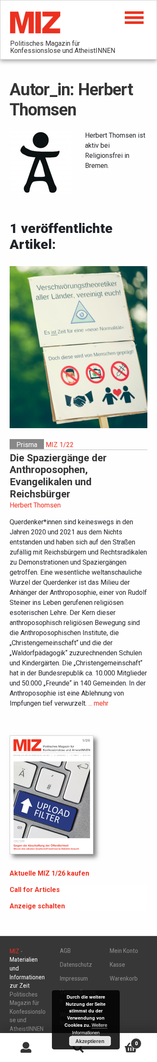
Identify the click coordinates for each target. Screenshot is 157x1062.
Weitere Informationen (89, 1028)
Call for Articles (35, 890)
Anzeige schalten (37, 906)
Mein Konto (124, 950)
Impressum (74, 978)
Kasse (117, 964)
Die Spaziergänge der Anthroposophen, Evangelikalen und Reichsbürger (58, 476)
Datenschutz (76, 964)
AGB (65, 950)
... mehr (98, 703)
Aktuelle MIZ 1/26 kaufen (49, 873)
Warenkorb (124, 978)
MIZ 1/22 (60, 445)
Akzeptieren (89, 1041)
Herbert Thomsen (35, 505)
